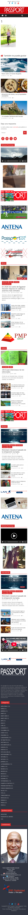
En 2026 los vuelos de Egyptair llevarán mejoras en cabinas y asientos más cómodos (14, 289)
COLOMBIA (5, 367)
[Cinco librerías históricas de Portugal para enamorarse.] (6, 384)
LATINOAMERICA (5, 764)
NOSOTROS (4, 814)
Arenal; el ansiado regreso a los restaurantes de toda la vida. (18, 612)
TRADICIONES (4, 795)
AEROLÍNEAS (5, 282)
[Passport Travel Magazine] (14, 8)
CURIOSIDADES (6, 445)
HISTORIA (3, 757)
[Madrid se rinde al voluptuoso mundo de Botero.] (6, 480)
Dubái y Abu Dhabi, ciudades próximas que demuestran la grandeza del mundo (18, 307)
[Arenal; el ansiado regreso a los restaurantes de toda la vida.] (6, 610)
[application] (14, 155)
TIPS (2, 793)
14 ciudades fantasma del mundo (12, 116)
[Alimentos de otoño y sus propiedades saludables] (14, 79)
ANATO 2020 (4, 716)
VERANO (3, 800)
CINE (2, 725)
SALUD (2, 790)
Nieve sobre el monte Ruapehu (11, 74)
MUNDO (4, 447)
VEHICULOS (3, 797)
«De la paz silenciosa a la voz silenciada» (13, 371)
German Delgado (16, 292)
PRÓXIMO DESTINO (7, 284)
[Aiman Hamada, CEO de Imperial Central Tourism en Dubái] (6, 321)
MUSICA (3, 773)
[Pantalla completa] (25, 161)
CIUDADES (3, 728)
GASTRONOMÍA (5, 754)
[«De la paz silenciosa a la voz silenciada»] (14, 351)
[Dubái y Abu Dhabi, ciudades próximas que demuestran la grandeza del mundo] (6, 305)
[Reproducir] (3, 161)
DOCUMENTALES (5, 744)
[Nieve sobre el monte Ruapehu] (14, 59)
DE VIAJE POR (4, 740)
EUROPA (12, 445)
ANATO (2, 713)
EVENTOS (3, 749)
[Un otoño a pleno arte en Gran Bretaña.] (6, 464)
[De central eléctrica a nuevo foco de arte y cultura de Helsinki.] (6, 472)
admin (12, 373)
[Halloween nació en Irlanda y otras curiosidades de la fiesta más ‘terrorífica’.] (6, 618)
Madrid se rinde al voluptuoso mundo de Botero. (18, 482)
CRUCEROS (3, 735)
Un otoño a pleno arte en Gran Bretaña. (17, 465)
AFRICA (11, 282)
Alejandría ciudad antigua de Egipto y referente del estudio (18, 315)
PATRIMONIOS (4, 781)
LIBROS (10, 367)
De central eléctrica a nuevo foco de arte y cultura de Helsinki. (18, 474)
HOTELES (3, 759)
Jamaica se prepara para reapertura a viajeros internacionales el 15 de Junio (18, 402)
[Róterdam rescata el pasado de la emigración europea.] (14, 429)
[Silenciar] (23, 161)
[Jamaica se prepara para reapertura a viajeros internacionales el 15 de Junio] (6, 400)
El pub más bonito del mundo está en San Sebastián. (18, 628)
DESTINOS (16, 282)
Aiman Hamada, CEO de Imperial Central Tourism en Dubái (18, 323)
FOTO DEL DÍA (19, 445)
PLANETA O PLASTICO (6, 783)
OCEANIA (3, 778)
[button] (14, 155)
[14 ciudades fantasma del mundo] (14, 102)
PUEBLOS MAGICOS (6, 788)
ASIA (2, 723)
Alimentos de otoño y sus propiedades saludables (14, 95)
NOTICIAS (3, 776)
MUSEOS (9, 447)
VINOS (2, 805)
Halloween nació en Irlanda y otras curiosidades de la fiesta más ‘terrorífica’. (18, 621)
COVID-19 (3, 732)
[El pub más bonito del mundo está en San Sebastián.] (6, 627)
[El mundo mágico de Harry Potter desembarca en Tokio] (6, 392)
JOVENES (3, 761)
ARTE (2, 720)
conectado (15, 127)
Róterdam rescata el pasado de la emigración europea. (14, 451)
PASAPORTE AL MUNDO (7, 816)
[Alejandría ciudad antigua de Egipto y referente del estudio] (6, 313)
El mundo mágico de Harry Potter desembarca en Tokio (18, 393)
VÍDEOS (3, 802)
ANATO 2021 (4, 718)
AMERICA (3, 711)
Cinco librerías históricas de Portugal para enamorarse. (17, 385)
